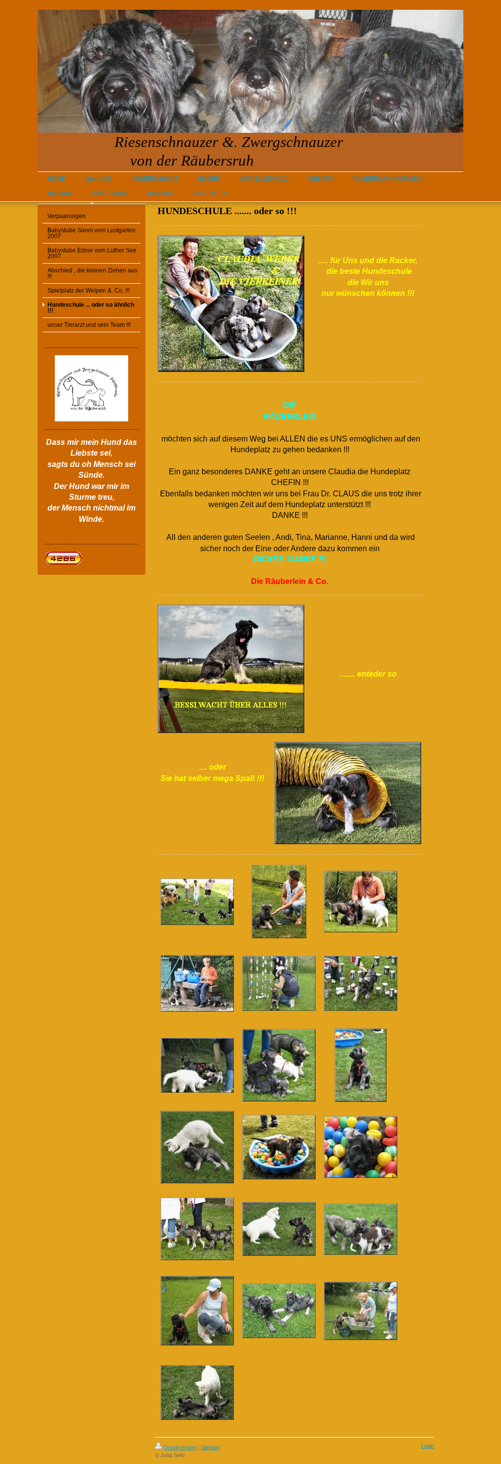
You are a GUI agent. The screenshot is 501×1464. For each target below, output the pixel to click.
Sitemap (210, 1447)
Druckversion (180, 1447)
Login (427, 1446)
